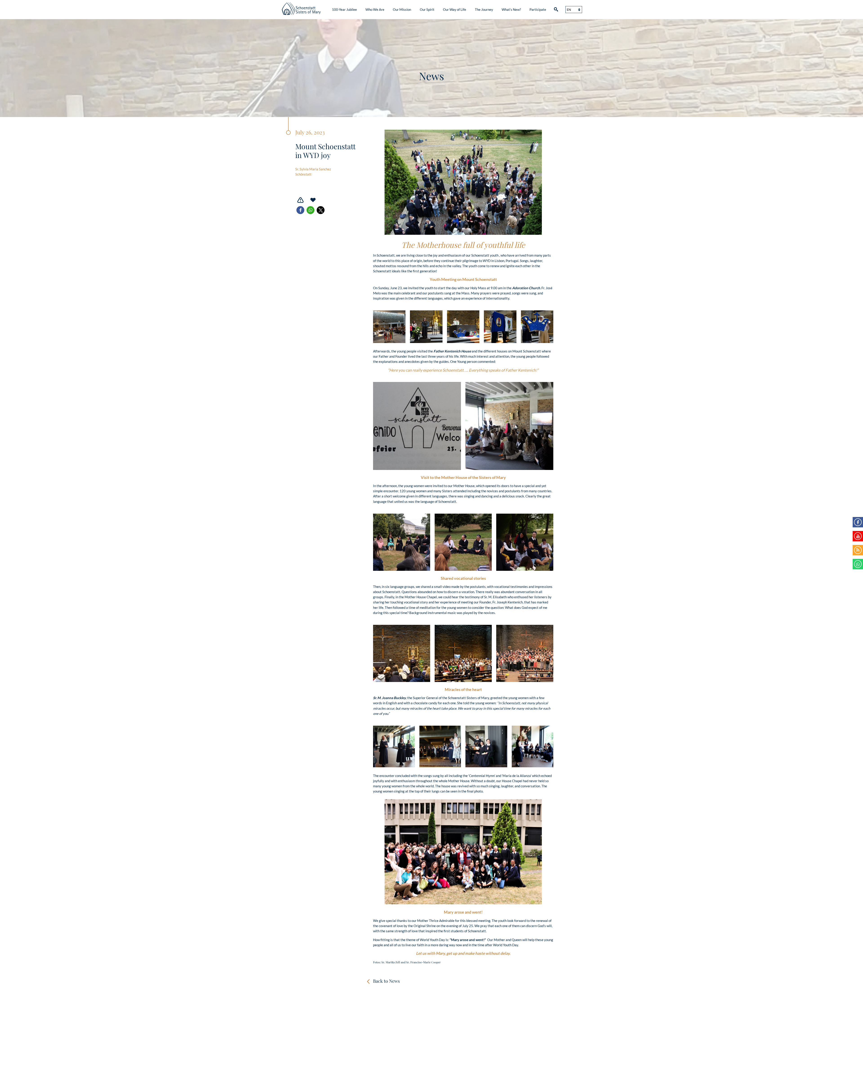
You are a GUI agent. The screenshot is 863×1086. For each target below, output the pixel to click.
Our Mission (402, 9)
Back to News (386, 981)
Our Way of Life (454, 9)
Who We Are (374, 9)
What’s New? (511, 9)
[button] (300, 210)
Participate (537, 9)
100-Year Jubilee (344, 9)
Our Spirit (427, 9)
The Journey (484, 9)
